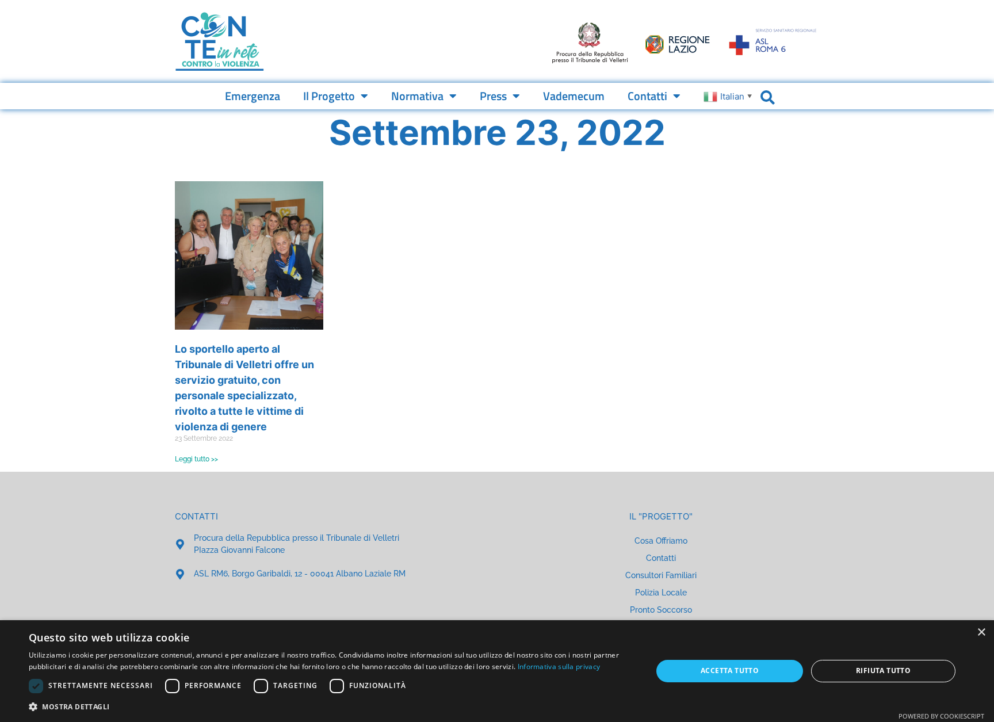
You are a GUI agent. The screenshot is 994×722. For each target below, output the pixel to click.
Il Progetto (329, 96)
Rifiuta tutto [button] (883, 670)
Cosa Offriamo (660, 540)
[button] (331, 706)
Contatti (647, 96)
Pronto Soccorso (661, 609)
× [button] (981, 632)
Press (493, 96)
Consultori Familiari (661, 575)
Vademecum (574, 96)
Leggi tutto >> (196, 459)
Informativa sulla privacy (559, 666)
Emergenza (252, 96)
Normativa (417, 96)
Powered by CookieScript (941, 716)
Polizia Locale (661, 592)
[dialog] (497, 671)
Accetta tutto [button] (730, 670)
